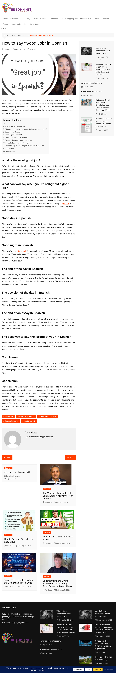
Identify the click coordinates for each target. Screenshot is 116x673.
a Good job (9, 416)
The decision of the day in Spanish (18, 140)
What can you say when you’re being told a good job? (26, 129)
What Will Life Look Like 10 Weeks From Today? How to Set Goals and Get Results (103, 69)
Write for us (34, 24)
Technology (25, 19)
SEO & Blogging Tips (69, 19)
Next (69, 457)
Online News (85, 19)
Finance (54, 19)
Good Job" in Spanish (48, 416)
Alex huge (7, 49)
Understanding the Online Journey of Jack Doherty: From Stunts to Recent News (57, 584)
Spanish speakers (11, 421)
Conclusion (9, 148)
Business (14, 19)
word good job (29, 421)
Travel (35, 19)
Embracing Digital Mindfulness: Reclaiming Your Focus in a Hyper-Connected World (102, 105)
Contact (6, 24)
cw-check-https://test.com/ (91, 83)
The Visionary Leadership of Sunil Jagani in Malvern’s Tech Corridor (58, 496)
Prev (8, 457)
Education (44, 19)
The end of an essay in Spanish (16, 143)
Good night (22, 251)
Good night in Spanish (13, 135)
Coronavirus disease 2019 (17, 472)
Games (96, 19)
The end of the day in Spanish (16, 137)
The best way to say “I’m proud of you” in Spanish (24, 146)
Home (5, 19)
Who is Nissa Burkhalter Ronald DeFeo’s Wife (102, 50)
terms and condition (20, 24)
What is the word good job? (15, 126)
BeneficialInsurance (13, 476)
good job (65, 203)
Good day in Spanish (13, 132)
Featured (105, 19)
